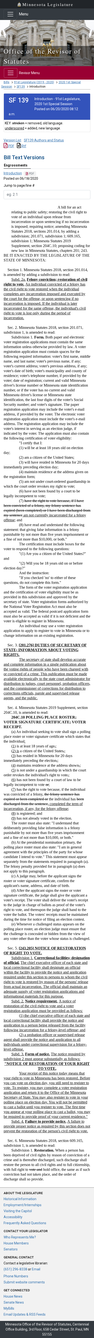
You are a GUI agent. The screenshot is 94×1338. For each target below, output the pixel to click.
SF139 (21, 86)
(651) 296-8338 (15, 1269)
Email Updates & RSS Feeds (25, 1314)
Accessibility (13, 1217)
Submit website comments (24, 1282)
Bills (6, 82)
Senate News (14, 1302)
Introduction (13, 173)
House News (13, 1296)
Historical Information (20, 1199)
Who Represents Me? (20, 1237)
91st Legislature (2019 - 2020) (34, 82)
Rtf (23, 146)
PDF (10, 146)
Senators (11, 1249)
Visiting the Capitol (18, 1211)
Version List (12, 140)
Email (36, 1269)
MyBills (9, 1308)
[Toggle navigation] (10, 14)
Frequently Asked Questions (25, 1223)
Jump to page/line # (19, 185)
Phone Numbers (16, 1276)
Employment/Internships (22, 1205)
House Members (16, 1243)
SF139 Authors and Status (44, 140)
